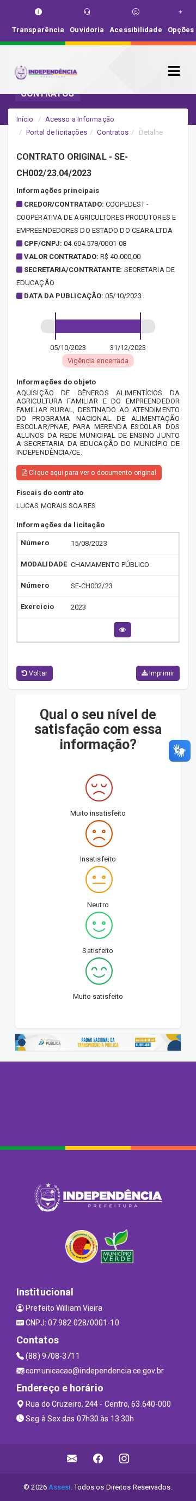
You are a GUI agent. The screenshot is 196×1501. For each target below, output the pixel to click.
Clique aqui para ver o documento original (91, 473)
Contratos (112, 132)
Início (25, 119)
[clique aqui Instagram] (124, 1458)
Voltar (37, 673)
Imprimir (161, 673)
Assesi (59, 1487)
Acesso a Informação (79, 119)
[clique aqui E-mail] (72, 1458)
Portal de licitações (56, 132)
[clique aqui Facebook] (98, 1458)
